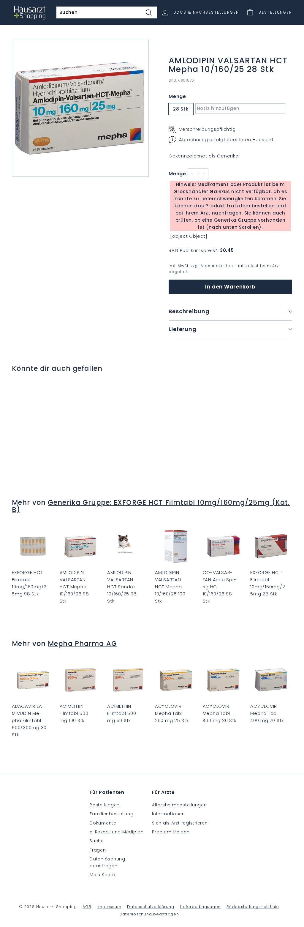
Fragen (98, 850)
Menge (177, 96)
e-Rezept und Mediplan (117, 832)
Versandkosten (217, 265)
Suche (97, 841)
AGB (87, 906)
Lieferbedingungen (200, 906)
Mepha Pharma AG (82, 643)
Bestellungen (105, 805)
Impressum (109, 906)
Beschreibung (189, 311)
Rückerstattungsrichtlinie (253, 906)
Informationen (168, 814)
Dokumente (103, 823)
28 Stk (181, 109)
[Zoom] (80, 108)
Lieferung (183, 329)
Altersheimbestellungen (179, 805)
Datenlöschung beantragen (107, 862)
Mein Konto (102, 875)
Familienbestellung (112, 814)
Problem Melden (171, 832)
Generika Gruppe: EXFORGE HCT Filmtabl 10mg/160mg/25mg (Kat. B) (151, 506)
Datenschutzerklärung (150, 906)
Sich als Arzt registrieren (180, 823)
